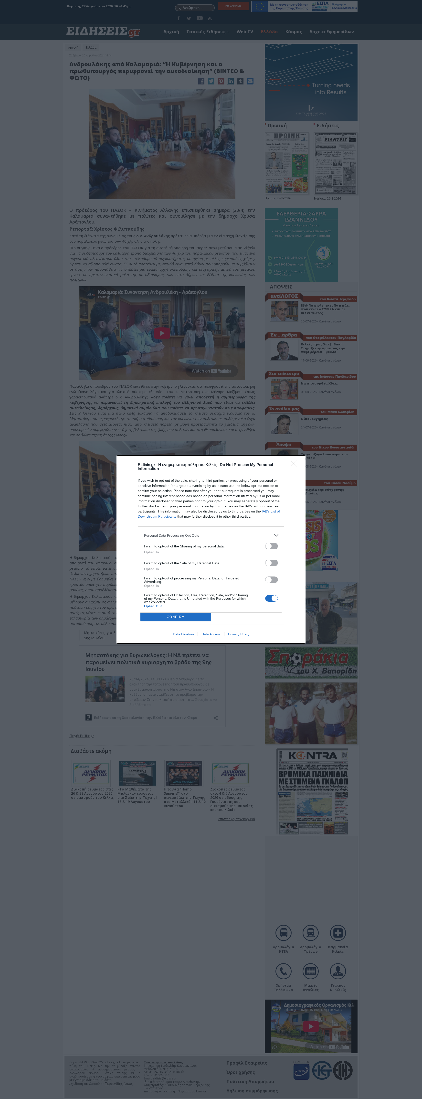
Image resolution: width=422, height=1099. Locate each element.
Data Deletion (183, 634)
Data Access (211, 634)
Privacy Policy (238, 634)
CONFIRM (176, 617)
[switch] (271, 546)
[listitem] (211, 535)
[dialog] (211, 549)
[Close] (295, 465)
